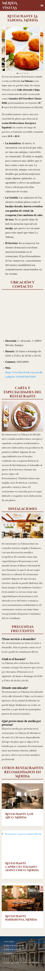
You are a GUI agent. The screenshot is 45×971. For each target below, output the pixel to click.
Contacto (8, 953)
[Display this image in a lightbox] (22, 49)
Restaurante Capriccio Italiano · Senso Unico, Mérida (22, 867)
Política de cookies (12, 949)
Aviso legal (9, 942)
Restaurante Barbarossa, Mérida (21, 918)
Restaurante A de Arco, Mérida (19, 815)
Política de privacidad (14, 945)
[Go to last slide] (3, 49)
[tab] (17, 73)
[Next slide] (41, 49)
